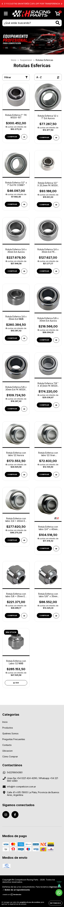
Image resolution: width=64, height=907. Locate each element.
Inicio (13, 60)
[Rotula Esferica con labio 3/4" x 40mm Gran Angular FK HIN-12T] (56, 548)
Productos (7, 727)
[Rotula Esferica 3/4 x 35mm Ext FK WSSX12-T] (56, 271)
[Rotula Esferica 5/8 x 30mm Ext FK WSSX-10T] (24, 409)
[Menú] (5, 13)
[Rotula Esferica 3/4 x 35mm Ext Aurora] (24, 271)
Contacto (7, 745)
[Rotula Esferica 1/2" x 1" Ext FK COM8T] (24, 204)
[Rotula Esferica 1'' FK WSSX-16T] (24, 137)
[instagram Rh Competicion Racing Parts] (5, 814)
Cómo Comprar (10, 756)
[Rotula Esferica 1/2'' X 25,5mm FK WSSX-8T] (56, 204)
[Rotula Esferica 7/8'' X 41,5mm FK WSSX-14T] (56, 405)
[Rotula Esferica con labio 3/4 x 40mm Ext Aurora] (24, 540)
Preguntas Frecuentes (13, 739)
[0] (57, 14)
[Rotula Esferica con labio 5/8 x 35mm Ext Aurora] (24, 615)
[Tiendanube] (12, 895)
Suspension (26, 60)
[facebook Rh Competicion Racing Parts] (14, 814)
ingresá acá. (55, 887)
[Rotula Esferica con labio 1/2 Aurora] (24, 474)
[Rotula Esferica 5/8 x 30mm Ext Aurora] (56, 340)
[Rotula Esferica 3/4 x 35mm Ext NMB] (24, 338)
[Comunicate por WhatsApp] (58, 892)
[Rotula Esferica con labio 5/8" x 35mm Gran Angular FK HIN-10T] (56, 615)
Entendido (55, 903)
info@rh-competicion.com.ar (21, 786)
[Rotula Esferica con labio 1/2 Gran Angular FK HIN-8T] (56, 474)
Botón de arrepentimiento (17, 890)
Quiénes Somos (10, 733)
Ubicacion (7, 750)
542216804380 (15, 772)
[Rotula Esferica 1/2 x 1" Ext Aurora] (56, 137)
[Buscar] (57, 22)
